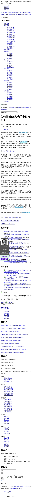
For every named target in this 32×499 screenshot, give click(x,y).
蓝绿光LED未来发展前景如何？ (13, 238)
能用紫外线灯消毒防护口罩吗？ (13, 248)
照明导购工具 (8, 381)
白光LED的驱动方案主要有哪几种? (14, 246)
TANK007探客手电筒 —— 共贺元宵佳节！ (16, 249)
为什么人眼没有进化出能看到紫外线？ (15, 243)
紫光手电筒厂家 (16, 217)
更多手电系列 (11, 46)
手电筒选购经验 (8, 388)
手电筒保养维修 (8, 393)
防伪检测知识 (8, 401)
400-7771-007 (7, 491)
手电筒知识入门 (8, 386)
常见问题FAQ (8, 378)
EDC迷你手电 (11, 41)
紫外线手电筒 (12, 107)
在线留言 (9, 58)
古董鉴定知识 (8, 403)
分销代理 (9, 62)
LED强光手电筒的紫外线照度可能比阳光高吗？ (14, 334)
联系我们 (6, 101)
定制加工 (9, 63)
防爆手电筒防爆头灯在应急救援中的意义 (16, 256)
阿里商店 (6, 9)
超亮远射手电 (11, 32)
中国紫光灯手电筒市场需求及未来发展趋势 (16, 234)
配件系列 (9, 48)
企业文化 (9, 96)
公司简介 (9, 92)
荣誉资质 (6, 68)
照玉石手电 (10, 39)
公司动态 (9, 87)
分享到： (6, 129)
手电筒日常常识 (8, 391)
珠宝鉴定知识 (8, 405)
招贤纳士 (9, 99)
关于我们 (6, 91)
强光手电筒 (26, 107)
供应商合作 (10, 67)
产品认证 (9, 72)
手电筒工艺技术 (8, 389)
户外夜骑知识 (8, 411)
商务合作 (6, 60)
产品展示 (6, 25)
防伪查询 (9, 53)
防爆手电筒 (19, 107)
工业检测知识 (8, 406)
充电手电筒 (10, 31)
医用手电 (9, 43)
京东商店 (6, 8)
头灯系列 (9, 44)
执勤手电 (9, 34)
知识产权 (9, 74)
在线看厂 (9, 77)
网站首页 (6, 24)
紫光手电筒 (8, 217)
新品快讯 (9, 82)
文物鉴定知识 (8, 399)
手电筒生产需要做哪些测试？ (12, 259)
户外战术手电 (11, 37)
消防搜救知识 (8, 408)
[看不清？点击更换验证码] (15, 477)
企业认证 (9, 70)
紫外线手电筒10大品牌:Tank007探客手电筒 (16, 231)
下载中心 (9, 56)
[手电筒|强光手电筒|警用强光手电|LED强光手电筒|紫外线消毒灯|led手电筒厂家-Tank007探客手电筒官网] (16, 14)
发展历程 (9, 98)
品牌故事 (9, 94)
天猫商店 (6, 6)
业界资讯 (9, 89)
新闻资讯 (6, 80)
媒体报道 (9, 84)
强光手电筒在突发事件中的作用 (10, 221)
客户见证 (9, 79)
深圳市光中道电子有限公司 (22, 486)
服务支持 (6, 51)
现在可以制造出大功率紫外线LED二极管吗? (16, 253)
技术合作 (9, 65)
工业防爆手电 (11, 29)
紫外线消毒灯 (11, 36)
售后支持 (9, 55)
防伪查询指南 (8, 380)
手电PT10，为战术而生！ (8, 224)
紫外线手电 (10, 27)
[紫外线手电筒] (8, 151)
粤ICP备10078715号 (16, 488)
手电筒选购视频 (8, 395)
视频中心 (9, 75)
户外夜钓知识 (8, 410)
